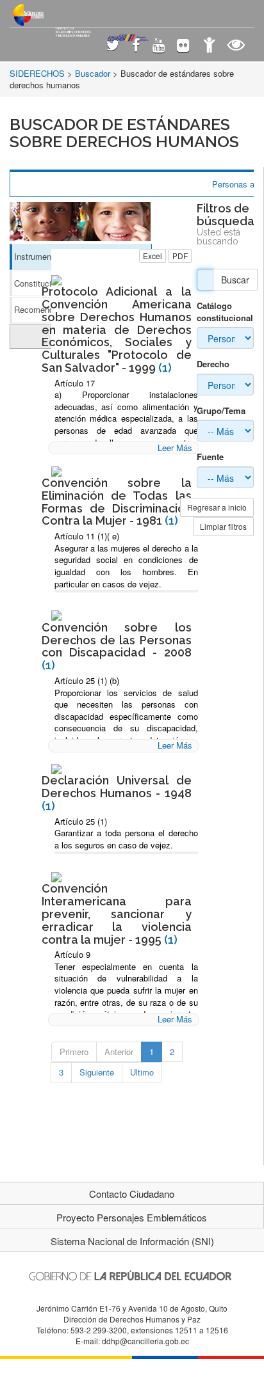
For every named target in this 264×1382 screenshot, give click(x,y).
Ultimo (142, 1072)
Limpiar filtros (223, 526)
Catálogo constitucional (225, 312)
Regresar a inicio (217, 507)
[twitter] (113, 46)
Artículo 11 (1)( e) (86, 536)
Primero (74, 1051)
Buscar (235, 279)
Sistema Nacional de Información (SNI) (132, 1241)
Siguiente (96, 1072)
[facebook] (136, 46)
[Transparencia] (236, 46)
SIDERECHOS (37, 73)
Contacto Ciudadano (131, 1193)
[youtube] (159, 46)
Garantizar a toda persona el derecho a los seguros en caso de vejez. (126, 839)
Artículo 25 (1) (80, 821)
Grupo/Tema (221, 411)
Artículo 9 (72, 954)
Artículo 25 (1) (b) (86, 680)
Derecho (213, 364)
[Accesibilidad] (209, 46)
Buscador (92, 73)
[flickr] (183, 46)
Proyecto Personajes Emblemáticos (131, 1217)
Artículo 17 (74, 383)
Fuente (210, 457)
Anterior (118, 1051)
